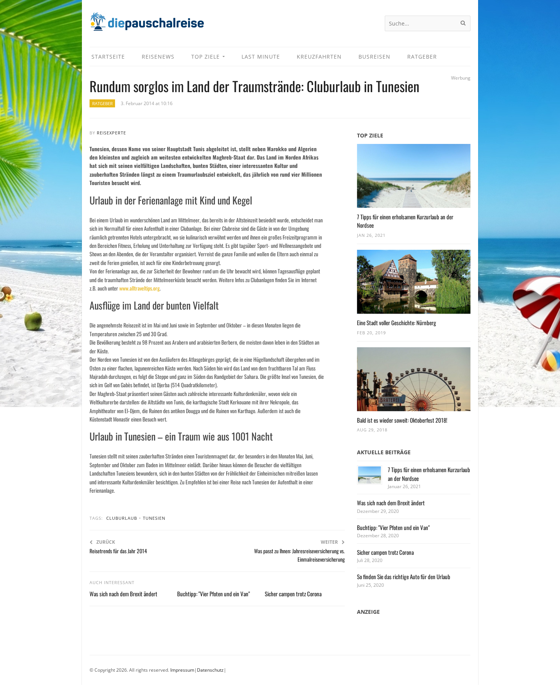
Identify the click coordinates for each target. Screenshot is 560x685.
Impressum (182, 670)
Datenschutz (210, 670)
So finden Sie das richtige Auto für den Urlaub (403, 576)
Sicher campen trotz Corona (293, 593)
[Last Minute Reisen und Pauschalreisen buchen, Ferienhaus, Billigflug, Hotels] (147, 24)
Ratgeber (102, 103)
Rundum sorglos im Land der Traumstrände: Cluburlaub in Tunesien (254, 86)
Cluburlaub (121, 518)
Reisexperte (111, 133)
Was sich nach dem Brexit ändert (123, 593)
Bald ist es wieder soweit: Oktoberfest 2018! (402, 420)
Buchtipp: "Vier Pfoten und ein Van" (213, 593)
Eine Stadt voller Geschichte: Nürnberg (396, 322)
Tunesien (154, 518)
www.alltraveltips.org (139, 288)
